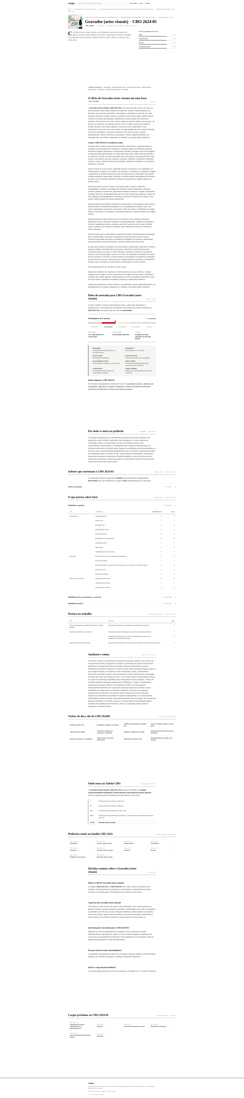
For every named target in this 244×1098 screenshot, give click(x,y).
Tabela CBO (133, 3)
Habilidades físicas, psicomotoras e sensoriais (120, 597)
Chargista (125, 89)
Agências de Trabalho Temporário (111, 386)
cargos (71, 3)
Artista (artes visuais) (134, 87)
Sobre (114, 1091)
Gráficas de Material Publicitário (137, 386)
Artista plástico (146, 87)
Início (69, 9)
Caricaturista (92, 89)
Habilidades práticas (120, 603)
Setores (109, 1091)
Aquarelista (107, 87)
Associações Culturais (134, 384)
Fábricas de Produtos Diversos (120, 389)
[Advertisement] (122, 68)
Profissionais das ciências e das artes (85, 9)
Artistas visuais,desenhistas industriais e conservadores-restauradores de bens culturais (126, 9)
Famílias (147, 3)
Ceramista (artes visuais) (113, 89)
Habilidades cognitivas (120, 505)
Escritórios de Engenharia (98, 389)
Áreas (141, 3)
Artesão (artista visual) (119, 87)
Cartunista (100, 89)
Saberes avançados (120, 487)
